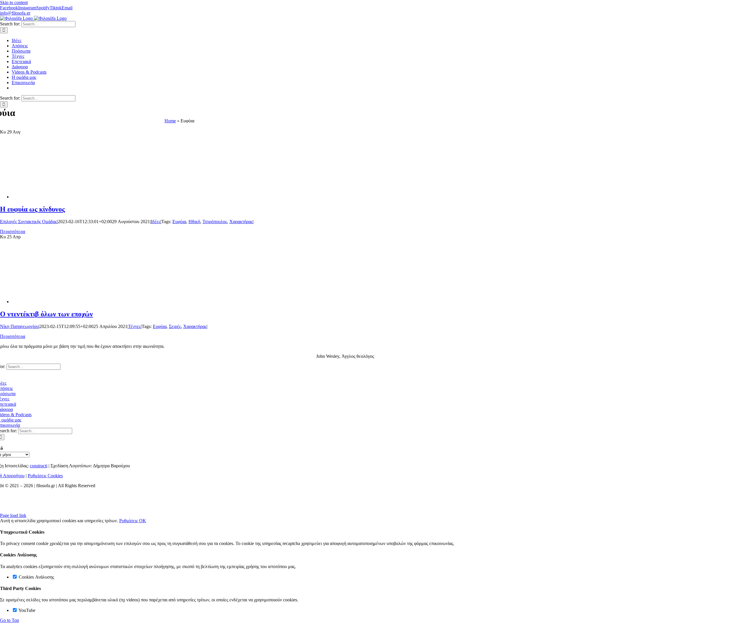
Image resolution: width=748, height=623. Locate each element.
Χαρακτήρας (241, 221)
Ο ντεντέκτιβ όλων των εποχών (46, 314)
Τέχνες (134, 326)
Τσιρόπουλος (214, 221)
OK (142, 520)
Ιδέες (155, 221)
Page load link (13, 515)
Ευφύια (179, 221)
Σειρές (175, 326)
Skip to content (14, 2)
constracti (38, 465)
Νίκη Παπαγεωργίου (19, 326)
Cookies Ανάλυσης (36, 577)
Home (170, 120)
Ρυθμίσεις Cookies (45, 475)
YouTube (26, 610)
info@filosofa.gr (15, 13)
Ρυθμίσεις (129, 520)
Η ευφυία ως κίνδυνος (32, 209)
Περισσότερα (12, 231)
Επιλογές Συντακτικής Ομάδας (28, 221)
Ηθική (194, 221)
